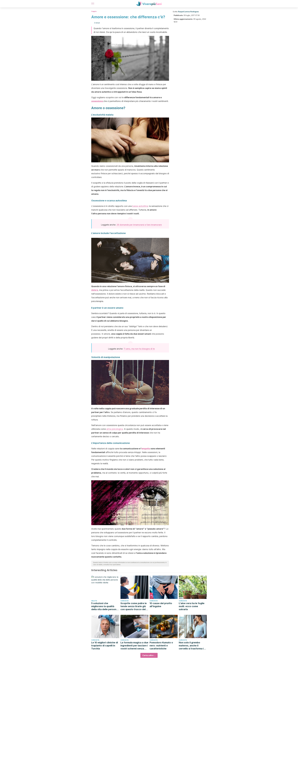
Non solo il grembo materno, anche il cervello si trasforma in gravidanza (192, 645)
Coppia (94, 11)
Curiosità (124, 601)
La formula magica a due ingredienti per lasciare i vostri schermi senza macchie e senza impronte (134, 645)
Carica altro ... (149, 655)
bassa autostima (140, 206)
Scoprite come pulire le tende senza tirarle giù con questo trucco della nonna (134, 606)
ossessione (97, 101)
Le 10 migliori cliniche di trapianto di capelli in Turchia (104, 645)
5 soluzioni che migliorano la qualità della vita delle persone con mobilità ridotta (104, 606)
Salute (94, 601)
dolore (94, 290)
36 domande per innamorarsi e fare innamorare (139, 224)
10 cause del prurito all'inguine (161, 605)
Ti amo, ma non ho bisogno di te (139, 349)
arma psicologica (114, 429)
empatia (146, 448)
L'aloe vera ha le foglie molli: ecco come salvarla (191, 606)
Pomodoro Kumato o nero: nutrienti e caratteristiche (161, 645)
